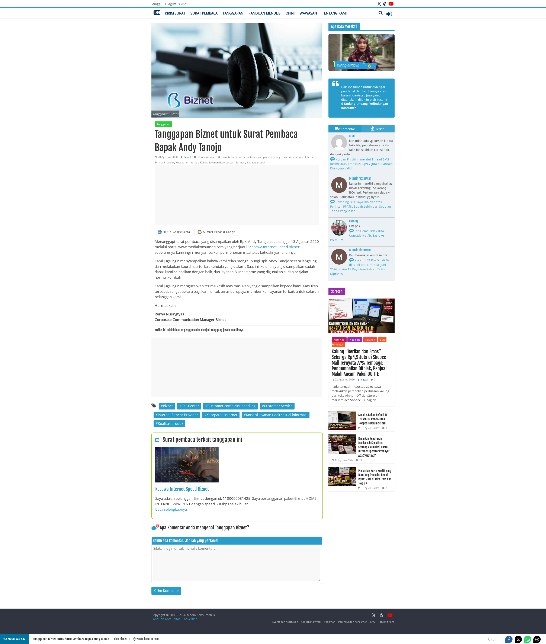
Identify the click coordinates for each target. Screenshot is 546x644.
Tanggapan (233, 13)
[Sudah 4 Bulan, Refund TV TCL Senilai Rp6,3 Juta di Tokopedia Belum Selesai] (342, 413)
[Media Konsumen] (156, 13)
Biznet (187, 157)
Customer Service (292, 157)
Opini (290, 13)
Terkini (380, 129)
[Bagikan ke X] (518, 639)
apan (352, 136)
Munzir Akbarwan (360, 178)
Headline (355, 339)
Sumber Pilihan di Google (219, 232)
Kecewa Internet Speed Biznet (274, 246)
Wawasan (308, 13)
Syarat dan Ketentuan (285, 622)
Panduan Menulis (264, 13)
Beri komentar (206, 157)
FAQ (372, 622)
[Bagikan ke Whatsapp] (527, 639)
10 (360, 460)
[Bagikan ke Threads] (537, 639)
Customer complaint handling (263, 157)
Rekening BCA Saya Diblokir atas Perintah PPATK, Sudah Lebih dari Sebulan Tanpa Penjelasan (360, 206)
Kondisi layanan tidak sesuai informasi (222, 162)
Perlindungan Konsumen (352, 622)
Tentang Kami (334, 13)
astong (353, 221)
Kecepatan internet (187, 162)
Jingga (364, 379)
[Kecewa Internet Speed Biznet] (187, 449)
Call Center (237, 157)
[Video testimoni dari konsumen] (361, 52)
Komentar (348, 129)
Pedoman (329, 622)
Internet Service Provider (178, 414)
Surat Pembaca (204, 13)
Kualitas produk (256, 162)
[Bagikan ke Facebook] (509, 639)
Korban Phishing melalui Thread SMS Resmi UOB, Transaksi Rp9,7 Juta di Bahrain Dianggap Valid (361, 163)
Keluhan (370, 339)
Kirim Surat (175, 13)
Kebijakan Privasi (311, 622)
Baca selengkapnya (171, 509)
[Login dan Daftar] (389, 14)
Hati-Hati (339, 339)
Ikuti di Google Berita (176, 232)
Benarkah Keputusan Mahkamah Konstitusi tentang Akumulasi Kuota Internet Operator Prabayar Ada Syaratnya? (373, 447)
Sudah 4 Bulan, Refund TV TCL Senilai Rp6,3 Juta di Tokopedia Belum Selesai (372, 419)
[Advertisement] (237, 195)
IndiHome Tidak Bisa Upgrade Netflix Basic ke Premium (357, 235)
